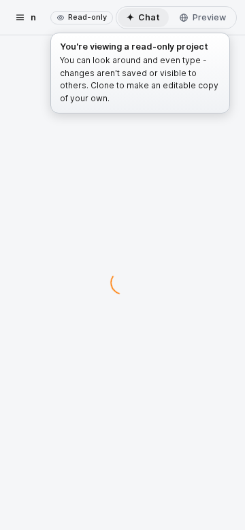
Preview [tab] (209, 17)
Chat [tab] (143, 17)
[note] (81, 17)
